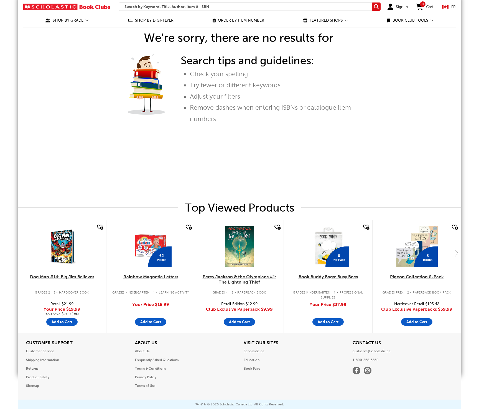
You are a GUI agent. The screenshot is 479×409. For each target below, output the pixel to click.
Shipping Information (42, 360)
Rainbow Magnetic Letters (150, 276)
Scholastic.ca (254, 351)
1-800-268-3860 (366, 360)
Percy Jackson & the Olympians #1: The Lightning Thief (239, 279)
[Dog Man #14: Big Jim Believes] (62, 246)
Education (251, 360)
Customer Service (40, 351)
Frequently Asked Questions (157, 360)
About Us (142, 351)
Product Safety (37, 377)
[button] (67, 20)
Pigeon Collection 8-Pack (417, 276)
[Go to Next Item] (457, 253)
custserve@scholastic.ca (371, 351)
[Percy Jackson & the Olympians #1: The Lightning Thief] (239, 246)
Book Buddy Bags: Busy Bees (328, 276)
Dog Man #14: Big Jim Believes (62, 276)
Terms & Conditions (150, 369)
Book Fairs (252, 369)
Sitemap (32, 386)
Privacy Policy (145, 377)
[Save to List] (99, 227)
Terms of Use (145, 386)
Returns (32, 369)
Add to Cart (62, 322)
